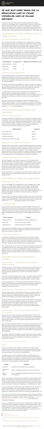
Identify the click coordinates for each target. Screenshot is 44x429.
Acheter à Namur (7, 415)
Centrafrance (11, 200)
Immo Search (9, 106)
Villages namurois (7, 413)
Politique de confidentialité (22, 427)
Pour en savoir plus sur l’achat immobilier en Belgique (14, 341)
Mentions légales (37, 425)
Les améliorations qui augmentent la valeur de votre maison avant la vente (20, 420)
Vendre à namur (15, 415)
